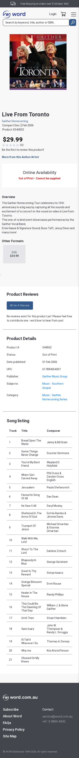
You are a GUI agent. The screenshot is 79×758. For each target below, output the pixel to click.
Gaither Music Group (54, 376)
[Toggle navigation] (73, 14)
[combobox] (36, 22)
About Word (12, 716)
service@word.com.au (57, 716)
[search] (72, 22)
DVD (14, 254)
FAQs (7, 723)
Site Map (9, 736)
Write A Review (20, 305)
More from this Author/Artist (20, 157)
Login (52, 14)
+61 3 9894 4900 (53, 721)
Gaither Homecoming (15, 121)
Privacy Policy (14, 729)
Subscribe (11, 709)
